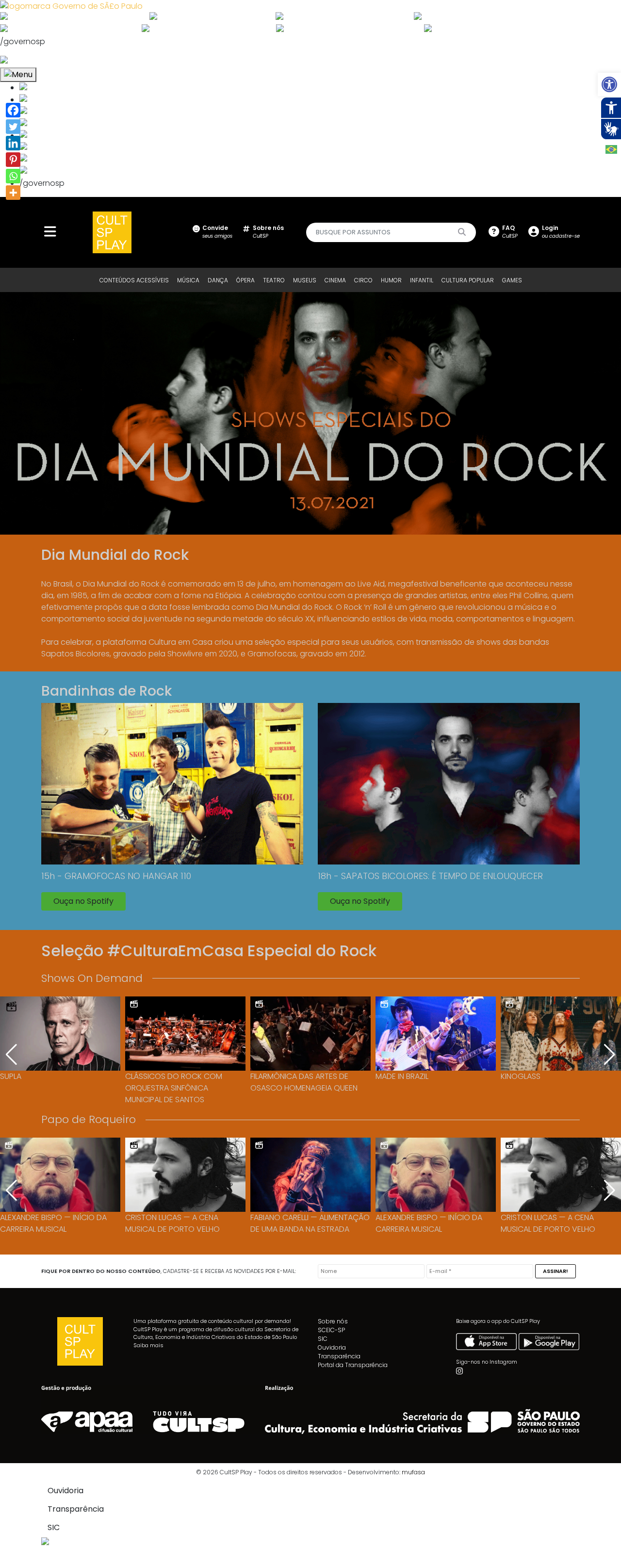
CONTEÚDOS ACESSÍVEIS (134, 280)
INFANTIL (421, 280)
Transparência (339, 1356)
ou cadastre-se (561, 232)
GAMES (512, 280)
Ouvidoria (332, 1347)
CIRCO (363, 280)
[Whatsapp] (13, 176)
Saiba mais (148, 1345)
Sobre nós (333, 1321)
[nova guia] (40, 60)
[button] (609, 84)
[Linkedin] (13, 143)
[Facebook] (13, 110)
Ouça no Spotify (83, 901)
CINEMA (335, 280)
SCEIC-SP (331, 1330)
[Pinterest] (13, 159)
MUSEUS (304, 280)
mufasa (413, 1472)
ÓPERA (245, 280)
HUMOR (391, 280)
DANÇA (218, 280)
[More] (13, 192)
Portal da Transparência (353, 1365)
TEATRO (274, 280)
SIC (322, 1339)
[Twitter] (13, 126)
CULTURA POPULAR (467, 280)
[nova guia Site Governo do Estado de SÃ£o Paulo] (71, 5)
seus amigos (217, 232)
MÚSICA (188, 280)
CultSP (268, 232)
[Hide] (9, 209)
